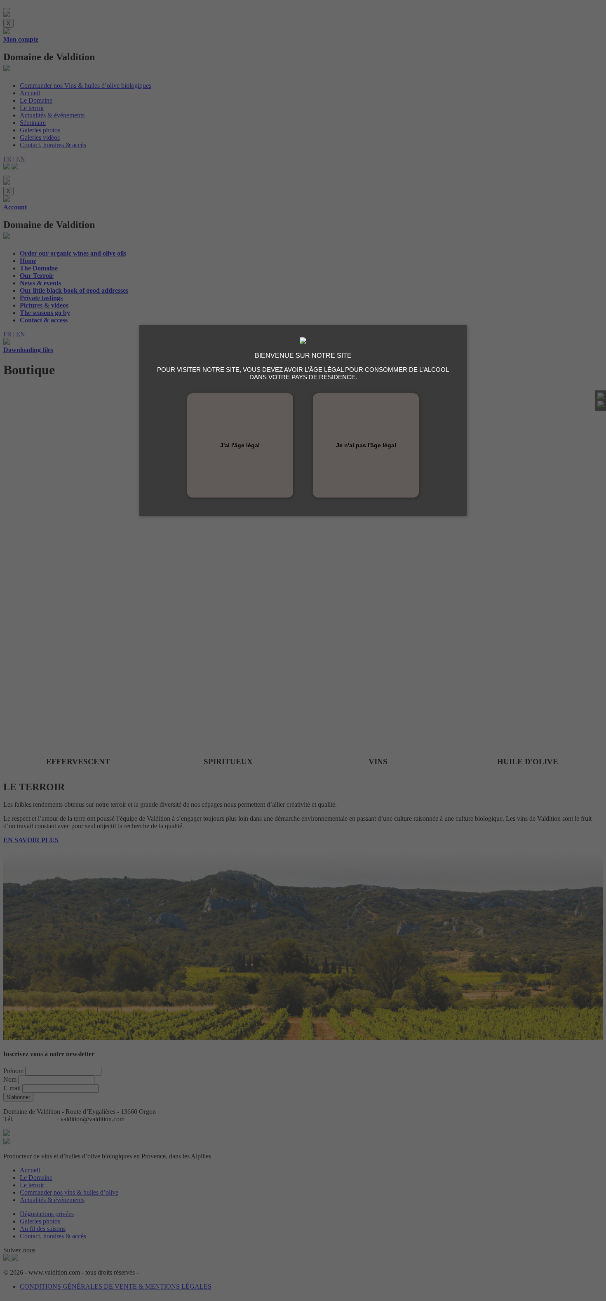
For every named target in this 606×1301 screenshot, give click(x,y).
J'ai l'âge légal (240, 445)
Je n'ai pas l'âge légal (366, 445)
